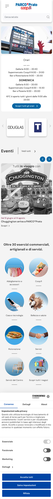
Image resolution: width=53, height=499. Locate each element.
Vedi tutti (26, 151)
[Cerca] (48, 17)
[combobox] (23, 17)
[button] (5, 38)
